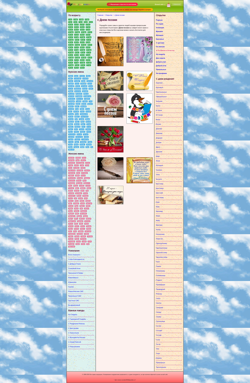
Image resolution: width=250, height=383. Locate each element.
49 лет (88, 47)
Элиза (78, 241)
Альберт (77, 81)
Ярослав (71, 149)
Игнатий (76, 111)
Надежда (80, 221)
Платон (81, 129)
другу (158, 147)
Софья (71, 236)
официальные (161, 96)
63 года (77, 57)
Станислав (85, 139)
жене (158, 161)
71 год (76, 62)
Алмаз (71, 81)
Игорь (82, 111)
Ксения (71, 206)
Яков (87, 147)
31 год (76, 37)
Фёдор (76, 144)
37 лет (89, 39)
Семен (86, 137)
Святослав (79, 137)
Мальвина (83, 213)
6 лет (75, 22)
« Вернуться (176, 4)
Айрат (70, 78)
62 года (71, 57)
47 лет (76, 47)
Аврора (78, 157)
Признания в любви (75, 273)
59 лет (76, 55)
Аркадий (83, 83)
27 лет (76, 34)
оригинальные (161, 92)
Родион (82, 132)
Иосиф (71, 116)
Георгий (78, 101)
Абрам (71, 76)
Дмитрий (83, 106)
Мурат (83, 124)
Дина (82, 190)
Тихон (70, 144)
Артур (90, 86)
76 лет (83, 65)
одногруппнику (161, 243)
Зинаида (85, 196)
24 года (84, 32)
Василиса (72, 180)
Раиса (70, 229)
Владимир (79, 96)
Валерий (85, 91)
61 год (88, 55)
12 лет (82, 24)
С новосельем (73, 333)
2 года (75, 19)
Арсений (71, 86)
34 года (71, 39)
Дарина (83, 188)
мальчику (159, 211)
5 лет (70, 22)
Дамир (84, 104)
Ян (91, 147)
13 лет (88, 24)
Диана (70, 190)
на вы (158, 229)
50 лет (70, 50)
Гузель (88, 185)
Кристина (89, 203)
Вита (70, 185)
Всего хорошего (74, 255)
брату (158, 106)
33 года (89, 37)
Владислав (87, 96)
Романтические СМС (75, 291)
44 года (84, 45)
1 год (70, 19)
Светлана (88, 231)
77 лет (89, 65)
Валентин (77, 91)
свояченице (160, 321)
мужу (158, 220)
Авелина (71, 157)
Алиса (76, 165)
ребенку (159, 294)
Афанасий (78, 88)
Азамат (82, 76)
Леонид (81, 119)
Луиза (70, 211)
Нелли (71, 223)
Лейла (88, 206)
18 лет (70, 29)
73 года (89, 62)
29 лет (88, 34)
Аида (77, 160)
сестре (158, 326)
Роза (75, 231)
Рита (70, 231)
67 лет (76, 60)
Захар (87, 109)
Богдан (85, 88)
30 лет (70, 37)
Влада (75, 185)
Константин (84, 116)
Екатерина (78, 193)
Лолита (86, 208)
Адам (76, 76)
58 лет (70, 55)
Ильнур (71, 114)
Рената (82, 229)
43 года (77, 45)
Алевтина (71, 163)
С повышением (74, 346)
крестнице (160, 188)
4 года (87, 19)
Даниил (90, 104)
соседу (158, 335)
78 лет (70, 67)
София (86, 234)
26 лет (70, 34)
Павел (70, 129)
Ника (76, 223)
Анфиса (71, 175)
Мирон (70, 124)
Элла (89, 241)
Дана (77, 188)
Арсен (90, 83)
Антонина (84, 173)
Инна (76, 201)
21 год (88, 29)
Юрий (82, 147)
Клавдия (76, 203)
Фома (70, 147)
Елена (85, 193)
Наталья (87, 221)
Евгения (71, 193)
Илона (80, 198)
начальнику (160, 234)
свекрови (159, 307)
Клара (82, 203)
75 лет (77, 65)
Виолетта (87, 183)
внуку (158, 119)
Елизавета (72, 196)
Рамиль (88, 129)
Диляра (76, 190)
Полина (89, 226)
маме (158, 216)
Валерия (79, 178)
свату (158, 298)
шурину (159, 358)
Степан (71, 142)
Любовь (76, 211)
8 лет (85, 22)
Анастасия (72, 170)
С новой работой (74, 342)
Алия (81, 165)
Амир (83, 81)
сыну (158, 340)
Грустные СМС (73, 300)
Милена (88, 218)
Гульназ (71, 188)
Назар (88, 124)
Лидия (70, 208)
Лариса (82, 206)
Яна (88, 244)
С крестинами (73, 328)
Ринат (70, 132)
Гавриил (87, 99)
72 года (82, 62)
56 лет (83, 52)
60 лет (82, 55)
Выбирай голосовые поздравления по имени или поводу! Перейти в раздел (124, 9)
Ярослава (72, 246)
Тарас (76, 142)
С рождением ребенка (76, 324)
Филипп (89, 144)
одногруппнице (161, 248)
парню (158, 266)
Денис (77, 106)
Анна (78, 173)
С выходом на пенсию (76, 337)
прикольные (160, 362)
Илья (76, 114)
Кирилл (77, 116)
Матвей (88, 121)
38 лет (70, 42)
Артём (77, 86)
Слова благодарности (76, 259)
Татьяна (90, 236)
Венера (79, 180)
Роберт (76, 132)
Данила (71, 106)
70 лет (70, 62)
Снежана (79, 234)
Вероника (71, 183)
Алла (87, 165)
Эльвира (71, 244)
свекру (158, 312)
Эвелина (83, 239)
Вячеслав (79, 99)
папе (158, 262)
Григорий (71, 104)
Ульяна (71, 239)
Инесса (71, 201)
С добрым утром (74, 264)
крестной (159, 193)
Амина (83, 168)
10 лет (70, 24)
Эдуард (76, 147)
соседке (159, 330)
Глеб (90, 101)
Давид (78, 104)
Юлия (83, 244)
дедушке (159, 138)
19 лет (76, 29)
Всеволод (72, 99)
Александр (77, 78)
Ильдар (88, 111)
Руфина (80, 231)
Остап (89, 126)
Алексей (85, 78)
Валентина (72, 178)
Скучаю (71, 287)
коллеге (159, 179)
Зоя (75, 198)
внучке (158, 124)
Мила (76, 218)
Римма (89, 229)
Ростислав (72, 134)
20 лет (82, 29)
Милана (82, 218)
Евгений (71, 109)
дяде (158, 156)
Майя (76, 213)
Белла (83, 175)
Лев (76, 119)
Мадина (71, 213)
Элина (84, 241)
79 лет (76, 67)
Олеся (77, 226)
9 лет (90, 22)
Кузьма (71, 119)
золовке (159, 170)
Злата (70, 198)
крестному (160, 197)
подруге (159, 280)
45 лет (90, 45)
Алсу (70, 168)
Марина (79, 216)
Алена (87, 163)
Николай (77, 126)
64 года (84, 57)
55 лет (77, 52)
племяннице (160, 275)
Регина (76, 229)
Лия (81, 208)
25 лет (90, 32)
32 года (82, 37)
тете (157, 349)
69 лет (88, 60)
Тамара (83, 236)
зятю (158, 174)
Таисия (77, 236)
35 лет (77, 39)
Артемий (84, 86)
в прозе (159, 110)
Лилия (76, 208)
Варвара (86, 178)
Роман (89, 132)
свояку (158, 317)
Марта (70, 218)
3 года (81, 19)
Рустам (85, 134)
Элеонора (72, 241)
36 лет (83, 39)
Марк (82, 121)
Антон (77, 83)
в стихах (159, 115)
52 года (82, 50)
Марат (77, 121)
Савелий (71, 137)
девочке (159, 129)
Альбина (76, 168)
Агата (84, 157)
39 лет (76, 42)
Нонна (86, 223)
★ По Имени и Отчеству (165, 50)
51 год (76, 50)
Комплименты (73, 277)
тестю (158, 344)
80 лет (82, 67)
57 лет (89, 52)
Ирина (82, 201)
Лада (76, 206)
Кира (70, 203)
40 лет (82, 42)
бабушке (159, 101)
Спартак (77, 139)
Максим (71, 121)
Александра (80, 163)
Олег (83, 126)
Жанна (79, 196)
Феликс (82, 144)
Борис (91, 88)
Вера (84, 180)
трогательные (161, 367)
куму (157, 207)
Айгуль (83, 160)
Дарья (89, 188)
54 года (71, 52)
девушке (159, 133)
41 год (88, 42)
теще (158, 353)
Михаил (77, 124)
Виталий (71, 96)
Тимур (90, 142)
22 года (71, 32)
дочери (158, 142)
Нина (81, 223)
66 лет (70, 60)
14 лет (70, 27)
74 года (71, 65)
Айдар (88, 76)
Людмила (83, 211)
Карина (88, 201)
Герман (85, 101)
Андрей (71, 83)
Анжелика (72, 173)
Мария (85, 216)
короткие (159, 83)
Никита (71, 126)
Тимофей (83, 142)
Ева (87, 190)
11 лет (76, 24)
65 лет (90, 57)
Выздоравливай (74, 305)
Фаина (77, 239)
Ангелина (80, 170)
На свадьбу (72, 314)
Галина (82, 185)
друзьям (159, 152)
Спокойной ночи (74, 268)
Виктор (86, 93)
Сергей (71, 139)
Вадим (71, 91)
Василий (71, 93)
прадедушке (160, 289)
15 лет (76, 27)
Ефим (82, 109)
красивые (159, 87)
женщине (159, 165)
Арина (77, 175)
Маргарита (72, 216)
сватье (158, 303)
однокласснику (161, 252)
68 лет (82, 60)
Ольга (82, 226)
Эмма (77, 244)
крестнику (159, 184)
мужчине (159, 225)
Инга (85, 198)
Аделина (71, 160)
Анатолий (90, 81)
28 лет (82, 34)
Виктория (79, 183)
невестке (159, 239)
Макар (87, 119)
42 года (71, 45)
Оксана (71, 226)
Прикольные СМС (74, 296)
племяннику (160, 271)
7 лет (80, 22)
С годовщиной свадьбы (77, 319)
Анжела (87, 170)
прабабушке (160, 285)
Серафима (72, 234)
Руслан (79, 134)
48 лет (82, 47)
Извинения (72, 282)
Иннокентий (83, 114)
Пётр (76, 129)
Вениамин (79, 93)
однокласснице (161, 257)
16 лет (82, 27)
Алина (70, 165)
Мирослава (72, 221)
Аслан (70, 88)
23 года (77, 32)
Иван (70, 111)
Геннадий (71, 101)
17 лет (88, 27)
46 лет (70, 47)
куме (158, 202)
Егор (76, 109)
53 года (89, 50)
